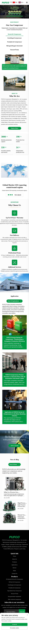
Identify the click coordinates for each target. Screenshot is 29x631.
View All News (13, 464)
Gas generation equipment (14, 596)
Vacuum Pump (14, 593)
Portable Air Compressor (14, 587)
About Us (14, 559)
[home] (14, 536)
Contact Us (14, 573)
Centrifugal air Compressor (14, 585)
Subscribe (22, 611)
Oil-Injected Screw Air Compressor (14, 579)
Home (14, 556)
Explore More (14, 128)
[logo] (5, 2)
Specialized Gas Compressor (14, 590)
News (14, 570)
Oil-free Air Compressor (14, 582)
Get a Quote (18, 195)
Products (14, 562)
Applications (14, 564)
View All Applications (13, 301)
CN (16, 2)
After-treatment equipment (14, 599)
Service (14, 567)
